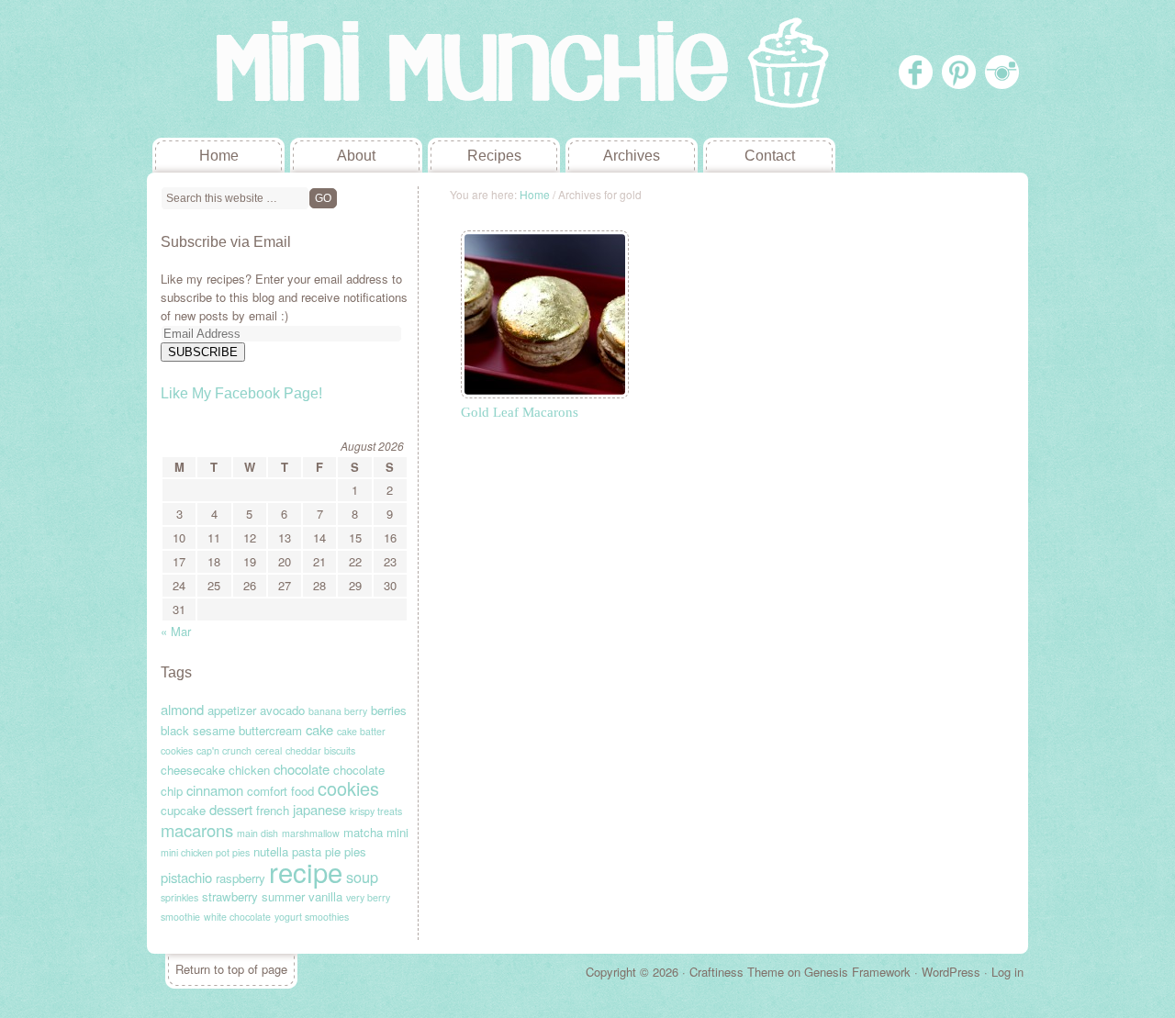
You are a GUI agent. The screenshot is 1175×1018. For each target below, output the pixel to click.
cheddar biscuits (320, 750)
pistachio (186, 877)
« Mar (176, 631)
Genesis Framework (857, 971)
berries (389, 710)
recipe (305, 871)
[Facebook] (916, 72)
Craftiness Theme (736, 971)
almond (182, 709)
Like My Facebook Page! (241, 393)
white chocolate (237, 916)
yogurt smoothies (311, 916)
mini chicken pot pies (205, 852)
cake (319, 729)
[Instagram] (1002, 72)
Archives (631, 155)
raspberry (240, 878)
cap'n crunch (224, 750)
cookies (348, 788)
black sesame (198, 730)
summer (283, 896)
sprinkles (179, 897)
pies (355, 851)
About (356, 155)
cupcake (183, 810)
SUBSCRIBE (203, 352)
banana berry (337, 711)
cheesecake (193, 769)
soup (362, 877)
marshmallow (311, 833)
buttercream (270, 730)
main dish (257, 833)
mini (397, 832)
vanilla (325, 896)
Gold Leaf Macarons (519, 412)
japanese (319, 809)
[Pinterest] (959, 72)
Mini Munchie (284, 69)
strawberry (230, 896)
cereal (268, 750)
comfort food (280, 791)
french (272, 810)
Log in (1007, 971)
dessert (230, 809)
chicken (249, 769)
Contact (769, 155)
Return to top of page (231, 969)
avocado (282, 710)
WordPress (951, 971)
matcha (363, 832)
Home (219, 155)
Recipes (494, 155)
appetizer (231, 710)
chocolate (302, 768)
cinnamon (214, 790)
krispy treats (376, 811)
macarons (197, 830)
